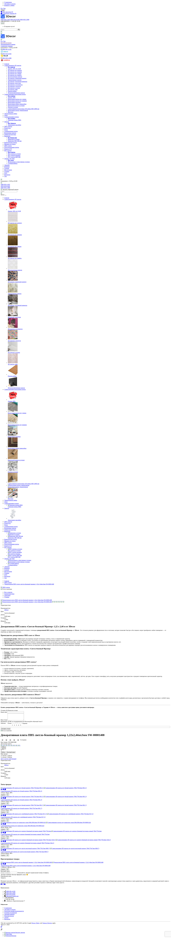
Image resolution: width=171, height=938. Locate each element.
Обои (6, 115)
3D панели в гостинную (15, 84)
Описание (7, 595)
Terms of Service (47, 923)
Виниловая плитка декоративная (18, 110)
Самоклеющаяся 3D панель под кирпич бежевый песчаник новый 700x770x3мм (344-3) (27, 843)
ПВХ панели (8, 126)
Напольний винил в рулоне (16, 105)
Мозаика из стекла (9, 144)
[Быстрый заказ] (7, 795)
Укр (4, 8)
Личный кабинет (9, 914)
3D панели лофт (13, 89)
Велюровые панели (10, 133)
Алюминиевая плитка (11, 131)
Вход (2, 10)
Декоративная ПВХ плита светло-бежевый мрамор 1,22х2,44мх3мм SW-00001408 (29, 584)
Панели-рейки (12, 91)
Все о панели (8, 592)
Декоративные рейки (10, 113)
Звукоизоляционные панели (16, 93)
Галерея (6, 168)
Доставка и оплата (9, 4)
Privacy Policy (36, 923)
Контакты (7, 174)
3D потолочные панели (15, 76)
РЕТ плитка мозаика (14, 155)
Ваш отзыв (4, 720)
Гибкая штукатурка (10, 134)
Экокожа (7, 165)
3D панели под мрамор (15, 72)
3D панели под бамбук (15, 75)
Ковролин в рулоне (14, 139)
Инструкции (8, 170)
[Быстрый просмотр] (1, 789)
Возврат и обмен (9, 5)
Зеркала (6, 121)
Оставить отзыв (5, 728)
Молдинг (10, 112)
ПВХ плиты (8, 146)
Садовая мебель (12, 163)
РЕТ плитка (7, 150)
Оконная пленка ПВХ (14, 120)
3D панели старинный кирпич (17, 78)
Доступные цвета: (6, 744)
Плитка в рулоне (13, 107)
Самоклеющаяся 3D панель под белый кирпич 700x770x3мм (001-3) (21, 799)
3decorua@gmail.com (12, 896)
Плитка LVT (8, 149)
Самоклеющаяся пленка (11, 117)
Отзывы (6, 171)
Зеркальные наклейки (14, 125)
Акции (6, 917)
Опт (5, 176)
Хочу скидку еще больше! (8, 759)
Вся (11, 96)
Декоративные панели (14, 80)
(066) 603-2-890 (24, 19)
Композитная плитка (10, 142)
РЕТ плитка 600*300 (14, 157)
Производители (9, 916)
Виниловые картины (14, 102)
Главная (6, 64)
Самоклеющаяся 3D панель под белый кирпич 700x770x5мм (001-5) (21, 791)
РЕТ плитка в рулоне (14, 154)
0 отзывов (23, 740)
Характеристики (9, 594)
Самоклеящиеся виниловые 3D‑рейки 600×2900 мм (23, 109)
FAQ (5, 173)
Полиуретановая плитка (11, 147)
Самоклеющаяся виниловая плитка (15, 94)
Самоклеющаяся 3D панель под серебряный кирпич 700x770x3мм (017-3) (23, 817)
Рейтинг (3, 723)
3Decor (6, 610)
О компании (8, 2)
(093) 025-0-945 (15, 19)
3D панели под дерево (14, 73)
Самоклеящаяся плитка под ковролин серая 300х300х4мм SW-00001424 (22, 825)
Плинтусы (7, 128)
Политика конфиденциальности (14, 911)
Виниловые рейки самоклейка (17, 104)
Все (11, 67)
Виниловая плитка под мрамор (17, 101)
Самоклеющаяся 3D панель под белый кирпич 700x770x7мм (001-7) (21, 808)
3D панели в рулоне (14, 88)
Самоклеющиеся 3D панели (12, 65)
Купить (3, 752)
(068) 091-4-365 (5, 19)
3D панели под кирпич (15, 70)
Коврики (7, 166)
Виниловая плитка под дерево (17, 99)
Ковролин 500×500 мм (14, 141)
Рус (2, 8)
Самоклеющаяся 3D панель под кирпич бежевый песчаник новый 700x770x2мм (25, 834)
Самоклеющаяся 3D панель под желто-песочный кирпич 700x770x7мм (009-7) (24, 851)
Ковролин (7, 136)
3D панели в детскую (14, 86)
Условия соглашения (10, 912)
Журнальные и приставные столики (19, 162)
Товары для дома (9, 158)
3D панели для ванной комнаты (17, 81)
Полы (6, 129)
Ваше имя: (4, 712)
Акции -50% (11, 97)
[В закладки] (3, 789)
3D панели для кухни (14, 83)
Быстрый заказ (11, 752)
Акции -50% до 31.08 (14, 68)
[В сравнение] (5, 789)
